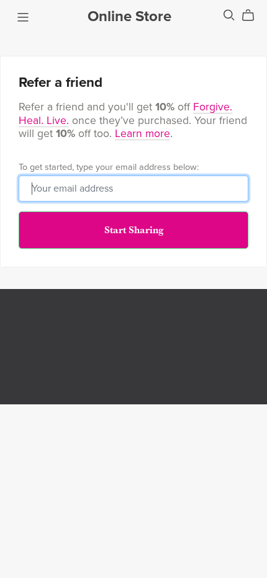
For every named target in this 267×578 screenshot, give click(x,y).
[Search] (229, 15)
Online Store (129, 16)
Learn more (142, 133)
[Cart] (253, 15)
